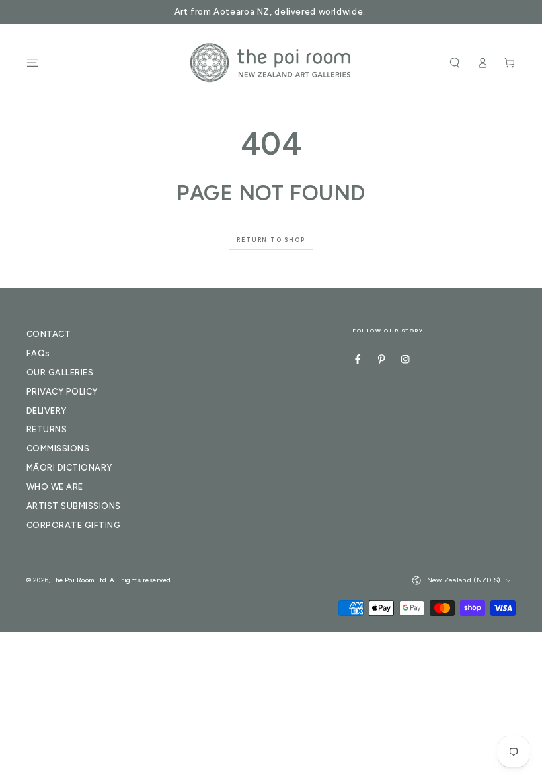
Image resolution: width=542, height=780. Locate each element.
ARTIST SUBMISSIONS (73, 506)
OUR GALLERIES (59, 372)
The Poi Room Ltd (79, 580)
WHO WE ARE (54, 487)
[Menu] (32, 62)
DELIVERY (46, 411)
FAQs (38, 353)
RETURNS (46, 429)
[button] (455, 62)
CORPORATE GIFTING (73, 525)
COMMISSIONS (57, 448)
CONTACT (48, 334)
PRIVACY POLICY (62, 392)
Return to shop (271, 239)
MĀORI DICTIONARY (69, 468)
